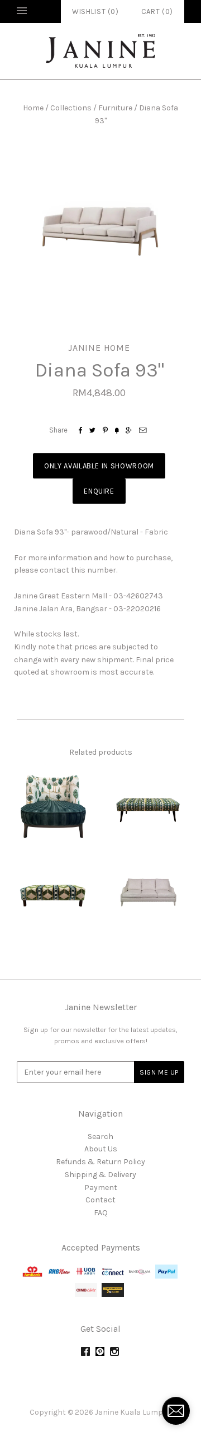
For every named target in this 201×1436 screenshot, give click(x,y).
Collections (71, 108)
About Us (100, 1149)
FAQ (101, 1212)
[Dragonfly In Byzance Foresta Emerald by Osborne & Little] (53, 805)
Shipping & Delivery (100, 1174)
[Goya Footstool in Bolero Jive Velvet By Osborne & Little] (147, 805)
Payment (100, 1187)
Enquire (99, 491)
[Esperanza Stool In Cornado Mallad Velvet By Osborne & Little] (53, 892)
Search (100, 1136)
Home (33, 108)
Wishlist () (95, 11)
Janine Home (99, 347)
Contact (100, 1200)
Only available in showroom (99, 466)
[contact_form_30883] (176, 1411)
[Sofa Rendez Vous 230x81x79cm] (147, 892)
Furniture (115, 108)
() (157, 11)
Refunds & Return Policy (100, 1162)
